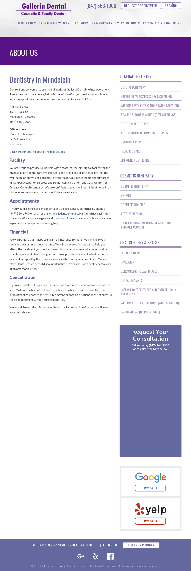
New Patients (162, 23)
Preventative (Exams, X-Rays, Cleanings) (147, 96)
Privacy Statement (68, 565)
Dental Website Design (130, 565)
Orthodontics (131, 253)
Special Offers (129, 23)
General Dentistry (48, 23)
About (29, 23)
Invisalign (127, 262)
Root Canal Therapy (134, 123)
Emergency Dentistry (135, 160)
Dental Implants (132, 280)
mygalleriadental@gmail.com (65, 213)
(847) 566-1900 (101, 5)
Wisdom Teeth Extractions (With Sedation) (150, 105)
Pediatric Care (130, 151)
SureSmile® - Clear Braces (139, 271)
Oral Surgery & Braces (103, 23)
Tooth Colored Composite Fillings (144, 133)
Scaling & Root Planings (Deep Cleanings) (148, 114)
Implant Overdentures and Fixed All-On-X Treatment (148, 291)
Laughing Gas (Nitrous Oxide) (140, 312)
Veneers (126, 195)
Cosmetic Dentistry (74, 23)
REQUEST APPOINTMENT (140, 5)
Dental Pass (24, 264)
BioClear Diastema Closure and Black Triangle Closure (146, 225)
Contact (176, 23)
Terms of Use (87, 565)
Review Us (147, 23)
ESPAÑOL (171, 5)
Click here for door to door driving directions (37, 151)
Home (21, 23)
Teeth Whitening (132, 213)
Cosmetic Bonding (133, 204)
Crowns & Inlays (132, 142)
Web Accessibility (106, 565)
